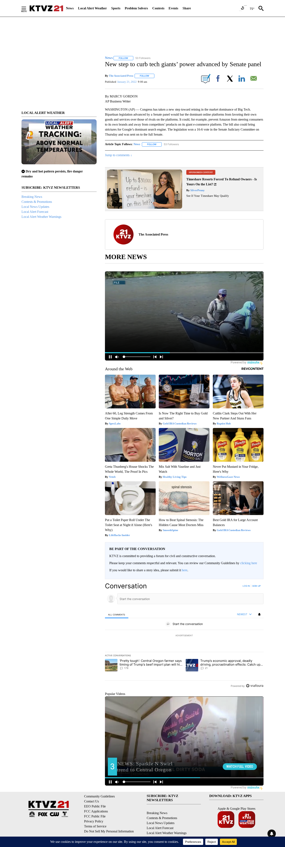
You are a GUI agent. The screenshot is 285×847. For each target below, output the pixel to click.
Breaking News (31, 196)
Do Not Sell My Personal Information (109, 831)
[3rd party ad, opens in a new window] (144, 207)
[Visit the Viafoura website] (255, 685)
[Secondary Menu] (26, 8)
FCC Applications (96, 811)
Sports (115, 8)
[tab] (116, 614)
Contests (158, 8)
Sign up (256, 586)
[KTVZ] (46, 8)
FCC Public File (95, 816)
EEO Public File (95, 806)
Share (187, 8)
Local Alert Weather (92, 8)
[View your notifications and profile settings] (259, 614)
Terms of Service (95, 826)
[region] (184, 636)
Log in (246, 586)
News (70, 8)
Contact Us (91, 801)
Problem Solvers (136, 8)
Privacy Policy (93, 821)
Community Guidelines (99, 796)
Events (173, 8)
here (184, 570)
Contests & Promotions (36, 201)
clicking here (248, 563)
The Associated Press (121, 75)
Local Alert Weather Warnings (41, 216)
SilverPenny (197, 190)
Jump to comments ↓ (118, 155)
